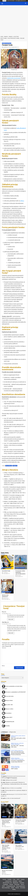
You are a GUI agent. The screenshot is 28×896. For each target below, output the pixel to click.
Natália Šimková (19, 822)
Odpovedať (10, 619)
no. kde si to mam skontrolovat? (13, 798)
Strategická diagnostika (15, 767)
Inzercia (4, 879)
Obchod (17, 887)
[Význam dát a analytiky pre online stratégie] (21, 811)
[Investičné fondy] (7, 562)
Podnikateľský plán (9, 721)
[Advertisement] (14, 20)
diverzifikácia (9, 465)
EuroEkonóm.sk (6, 47)
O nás (14, 879)
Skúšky (14, 889)
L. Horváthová (5, 572)
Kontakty (9, 879)
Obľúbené (23, 735)
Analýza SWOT (8, 717)
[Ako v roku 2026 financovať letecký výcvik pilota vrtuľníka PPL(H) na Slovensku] (5, 753)
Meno (3, 665)
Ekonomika (16, 884)
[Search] (25, 3)
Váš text (4, 647)
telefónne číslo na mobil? (11, 780)
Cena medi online (9, 696)
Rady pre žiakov (9, 700)
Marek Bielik (19, 575)
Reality (20, 881)
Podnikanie (4, 816)
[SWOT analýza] (5, 768)
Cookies (22, 879)
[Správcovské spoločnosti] (7, 586)
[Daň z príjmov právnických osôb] (21, 836)
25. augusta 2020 (13, 47)
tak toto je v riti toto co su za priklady (13, 788)
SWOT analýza (14, 768)
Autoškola (15, 881)
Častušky (7, 725)
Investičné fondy (6, 571)
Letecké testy (8, 881)
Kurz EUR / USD (9, 704)
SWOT (3, 886)
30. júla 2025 (19, 576)
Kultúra (12, 887)
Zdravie (22, 884)
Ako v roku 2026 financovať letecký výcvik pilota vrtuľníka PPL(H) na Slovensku (18, 753)
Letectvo (12, 750)
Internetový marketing (20, 816)
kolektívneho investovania (13, 78)
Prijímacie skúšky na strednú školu (17, 759)
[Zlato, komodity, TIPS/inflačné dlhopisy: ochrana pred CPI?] (7, 836)
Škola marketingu (6, 887)
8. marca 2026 (5, 573)
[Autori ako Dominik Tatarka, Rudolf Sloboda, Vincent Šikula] (7, 811)
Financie (11, 884)
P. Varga (4, 825)
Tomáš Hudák (5, 850)
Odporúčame (13, 736)
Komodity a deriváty (17, 735)
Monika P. (4, 873)
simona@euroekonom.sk (20, 0)
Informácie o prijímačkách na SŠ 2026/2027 (15, 692)
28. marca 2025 (5, 599)
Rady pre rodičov (9, 709)
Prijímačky (21, 882)
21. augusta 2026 (6, 826)
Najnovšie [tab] (13, 732)
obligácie (15, 465)
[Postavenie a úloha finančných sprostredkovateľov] (21, 562)
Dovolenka (22, 887)
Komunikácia (8, 713)
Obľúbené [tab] (5, 732)
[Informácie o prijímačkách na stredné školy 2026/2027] (5, 761)
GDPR (18, 879)
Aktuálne (12, 735)
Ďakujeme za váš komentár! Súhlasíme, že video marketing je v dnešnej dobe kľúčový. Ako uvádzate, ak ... (14, 784)
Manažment (15, 882)
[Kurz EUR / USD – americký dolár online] (5, 746)
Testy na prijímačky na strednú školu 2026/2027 (12, 687)
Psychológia (4, 867)
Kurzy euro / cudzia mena (19, 743)
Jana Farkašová (19, 848)
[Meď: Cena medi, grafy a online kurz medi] (5, 739)
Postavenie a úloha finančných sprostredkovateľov (20, 572)
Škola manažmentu (20, 886)
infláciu (22, 200)
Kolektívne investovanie (6, 43)
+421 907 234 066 (11, 0)
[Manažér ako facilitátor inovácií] (7, 862)
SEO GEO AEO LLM (7, 882)
